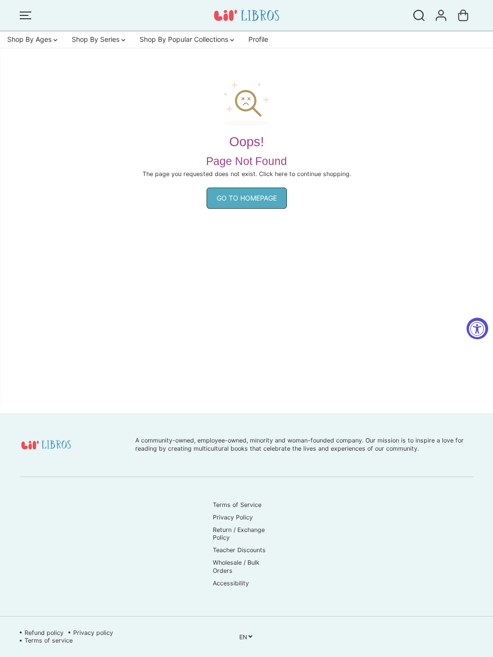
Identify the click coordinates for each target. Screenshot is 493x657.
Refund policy (44, 632)
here (281, 173)
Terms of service (49, 640)
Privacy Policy (233, 517)
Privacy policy (93, 632)
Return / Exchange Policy (239, 533)
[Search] (419, 15)
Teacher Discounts (239, 550)
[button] (25, 15)
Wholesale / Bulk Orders (236, 566)
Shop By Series (96, 39)
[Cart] (463, 15)
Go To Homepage (247, 198)
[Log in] (441, 15)
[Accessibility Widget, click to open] (477, 329)
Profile (258, 39)
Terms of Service (237, 504)
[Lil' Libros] (246, 15)
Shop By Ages (30, 39)
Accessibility (231, 583)
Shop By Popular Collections (185, 39)
